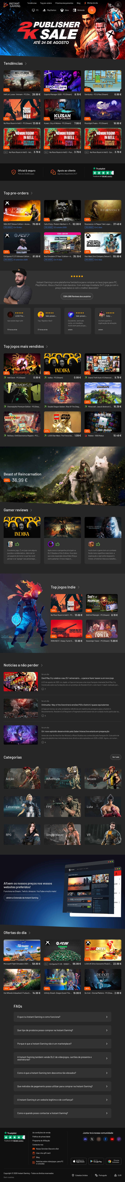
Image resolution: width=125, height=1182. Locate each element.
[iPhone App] (79, 1161)
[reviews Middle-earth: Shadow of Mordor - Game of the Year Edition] (103, 527)
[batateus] (101, 315)
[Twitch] (118, 1139)
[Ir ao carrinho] (109, 5)
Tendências (31, 3)
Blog (78, 3)
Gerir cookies (9, 1177)
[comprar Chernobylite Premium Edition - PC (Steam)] (22, 393)
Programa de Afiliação (41, 1140)
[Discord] (85, 1139)
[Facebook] (105, 1139)
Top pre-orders (46, 3)
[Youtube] (112, 1139)
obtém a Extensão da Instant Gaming (22, 897)
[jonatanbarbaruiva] (10, 544)
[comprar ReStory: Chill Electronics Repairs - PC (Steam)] (22, 422)
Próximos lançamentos (64, 3)
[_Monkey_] (41, 315)
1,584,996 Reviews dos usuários (77, 296)
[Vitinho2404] (10, 315)
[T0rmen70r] (51, 544)
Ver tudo (115, 757)
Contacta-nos (37, 1144)
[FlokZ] (71, 315)
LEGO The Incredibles (19, 316)
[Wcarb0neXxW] (91, 544)
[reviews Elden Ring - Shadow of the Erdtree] (62, 527)
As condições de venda (41, 1132)
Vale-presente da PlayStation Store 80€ (51, 316)
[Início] (12, 5)
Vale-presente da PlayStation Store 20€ (81, 316)
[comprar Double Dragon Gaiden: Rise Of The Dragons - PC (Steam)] (62, 393)
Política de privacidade (41, 1136)
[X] (92, 1139)
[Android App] (96, 1161)
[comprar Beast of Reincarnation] (62, 477)
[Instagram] (98, 1139)
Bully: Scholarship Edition (111, 316)
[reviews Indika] (22, 527)
